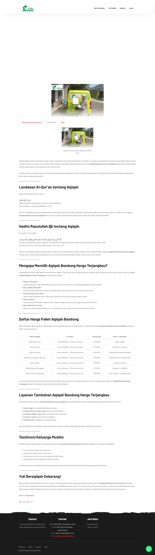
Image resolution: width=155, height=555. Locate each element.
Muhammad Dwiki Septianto (32, 122)
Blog (131, 8)
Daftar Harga (99, 8)
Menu (30, 547)
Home (51, 52)
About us (22, 547)
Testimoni (112, 8)
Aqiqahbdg (30, 496)
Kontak (123, 8)
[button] (149, 549)
